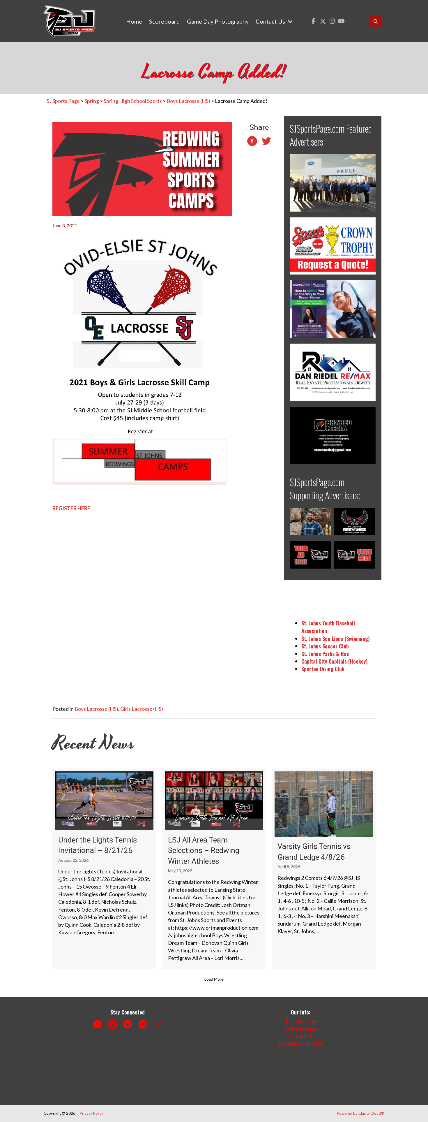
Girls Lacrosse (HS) (141, 709)
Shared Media (300, 1029)
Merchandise (301, 1021)
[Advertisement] (148, 1073)
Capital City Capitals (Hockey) (334, 661)
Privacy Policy (91, 1113)
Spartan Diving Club (322, 669)
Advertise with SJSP (300, 1044)
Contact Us (300, 1036)
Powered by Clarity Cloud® (360, 1113)
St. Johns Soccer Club (325, 646)
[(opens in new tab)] (333, 182)
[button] (313, 21)
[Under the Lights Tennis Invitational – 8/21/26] (104, 868)
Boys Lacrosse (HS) (96, 709)
